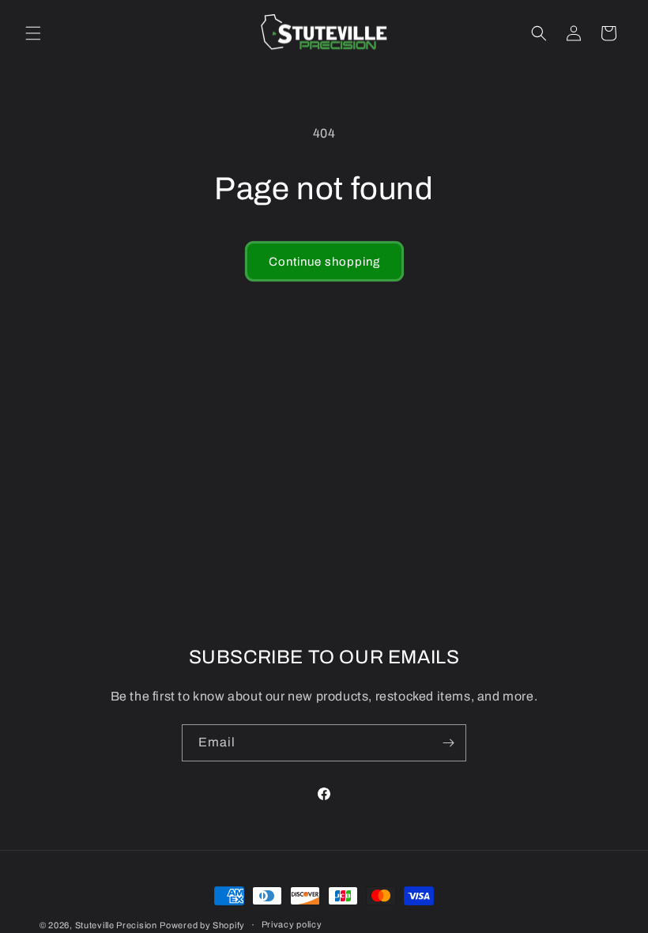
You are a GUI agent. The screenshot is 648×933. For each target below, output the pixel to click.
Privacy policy (292, 924)
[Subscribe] (448, 742)
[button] (33, 33)
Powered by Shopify (202, 925)
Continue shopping (324, 261)
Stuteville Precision (116, 925)
